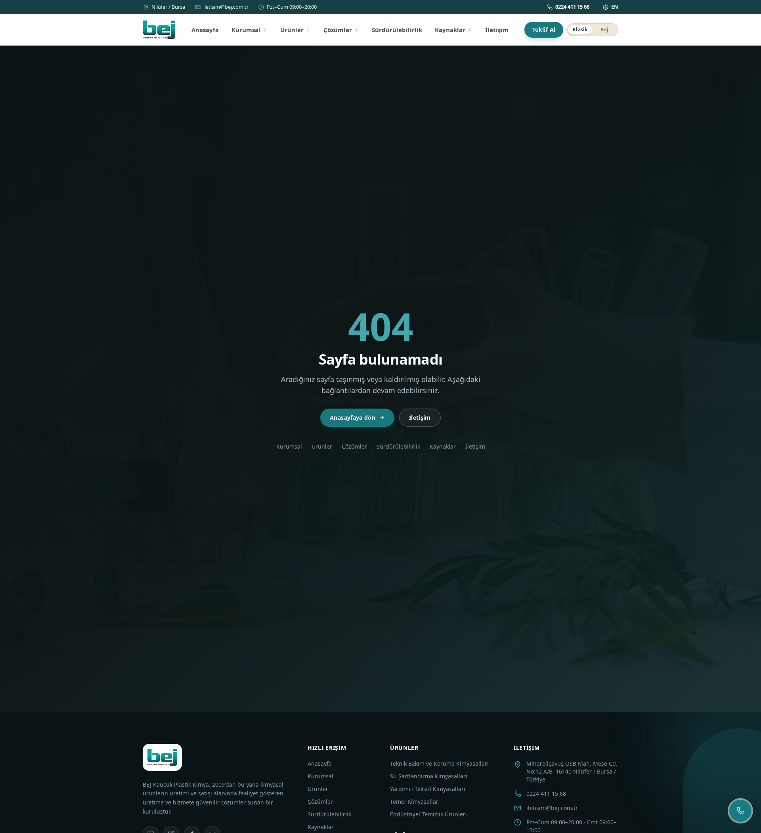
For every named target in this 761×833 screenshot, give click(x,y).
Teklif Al (543, 29)
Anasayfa (205, 30)
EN (614, 6)
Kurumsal (245, 30)
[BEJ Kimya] (159, 29)
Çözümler (337, 30)
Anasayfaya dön (352, 417)
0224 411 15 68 (572, 6)
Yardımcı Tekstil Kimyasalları (427, 789)
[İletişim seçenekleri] (740, 811)
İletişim (497, 30)
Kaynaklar (450, 30)
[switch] (592, 29)
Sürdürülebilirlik (397, 30)
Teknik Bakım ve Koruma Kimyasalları (439, 763)
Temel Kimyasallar (414, 801)
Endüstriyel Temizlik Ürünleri (428, 814)
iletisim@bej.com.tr (226, 6)
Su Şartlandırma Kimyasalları (428, 776)
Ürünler (292, 30)
